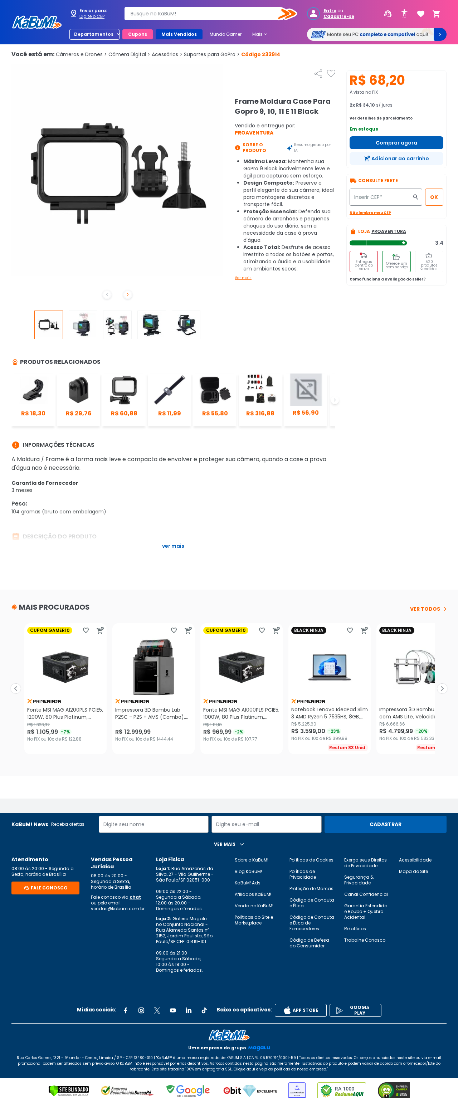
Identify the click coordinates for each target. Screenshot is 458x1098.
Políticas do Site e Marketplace (254, 920)
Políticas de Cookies (311, 860)
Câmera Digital (129, 54)
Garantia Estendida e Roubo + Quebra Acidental (366, 911)
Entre (329, 11)
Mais (260, 34)
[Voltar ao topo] (229, 1035)
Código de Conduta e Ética (311, 903)
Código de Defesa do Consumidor (309, 943)
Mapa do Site (413, 871)
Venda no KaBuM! (254, 906)
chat (135, 897)
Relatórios (355, 929)
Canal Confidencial (366, 894)
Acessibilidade (415, 860)
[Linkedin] (188, 1010)
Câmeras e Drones (81, 54)
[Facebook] (125, 1010)
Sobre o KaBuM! (251, 860)
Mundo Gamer (226, 34)
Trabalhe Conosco (364, 940)
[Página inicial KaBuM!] (36, 22)
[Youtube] (172, 1010)
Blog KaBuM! (248, 871)
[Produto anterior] (15, 688)
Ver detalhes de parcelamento (381, 118)
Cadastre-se (338, 16)
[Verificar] (68, 1091)
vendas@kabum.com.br (118, 909)
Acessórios (167, 54)
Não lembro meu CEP (370, 212)
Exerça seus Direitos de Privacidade (365, 863)
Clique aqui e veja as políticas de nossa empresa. (280, 1069)
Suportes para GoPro (212, 54)
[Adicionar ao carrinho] (100, 630)
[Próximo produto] (442, 688)
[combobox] (206, 13)
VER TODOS (425, 609)
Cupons (137, 34)
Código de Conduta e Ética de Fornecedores (311, 923)
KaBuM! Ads (247, 883)
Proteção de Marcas (311, 888)
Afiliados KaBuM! (253, 894)
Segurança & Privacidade (359, 880)
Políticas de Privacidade (302, 874)
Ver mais (243, 277)
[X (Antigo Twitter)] (157, 1010)
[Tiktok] (204, 1010)
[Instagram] (141, 1010)
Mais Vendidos (179, 34)
